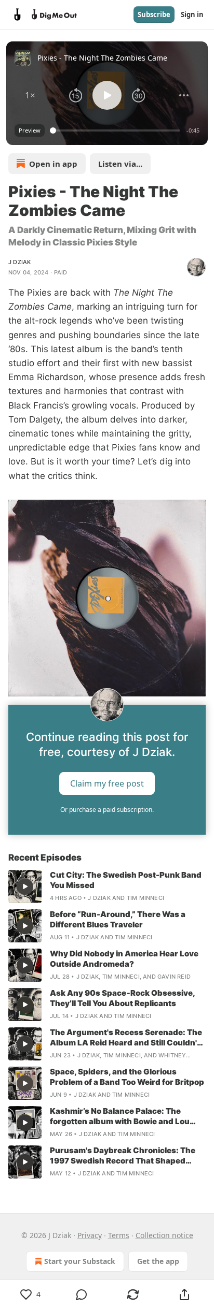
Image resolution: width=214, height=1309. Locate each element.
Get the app (158, 1261)
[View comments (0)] (82, 1294)
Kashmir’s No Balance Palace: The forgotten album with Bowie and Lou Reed (120, 1116)
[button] (30, 95)
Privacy (89, 1235)
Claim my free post (107, 783)
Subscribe (154, 14)
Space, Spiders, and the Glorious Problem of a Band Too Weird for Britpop (127, 1077)
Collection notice (164, 1235)
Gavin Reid (174, 976)
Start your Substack (79, 1261)
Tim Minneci (145, 897)
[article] (107, 886)
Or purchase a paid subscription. (107, 809)
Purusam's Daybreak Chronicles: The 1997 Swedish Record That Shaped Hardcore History (122, 1155)
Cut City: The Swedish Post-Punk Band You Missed (126, 880)
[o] (25, 886)
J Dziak (19, 262)
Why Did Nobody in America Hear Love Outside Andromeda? (124, 959)
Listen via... (120, 163)
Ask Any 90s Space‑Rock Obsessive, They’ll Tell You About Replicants (122, 998)
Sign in (192, 14)
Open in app (53, 163)
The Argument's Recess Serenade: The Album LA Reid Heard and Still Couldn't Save (126, 1037)
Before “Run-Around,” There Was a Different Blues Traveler (117, 919)
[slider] (116, 130)
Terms (118, 1235)
